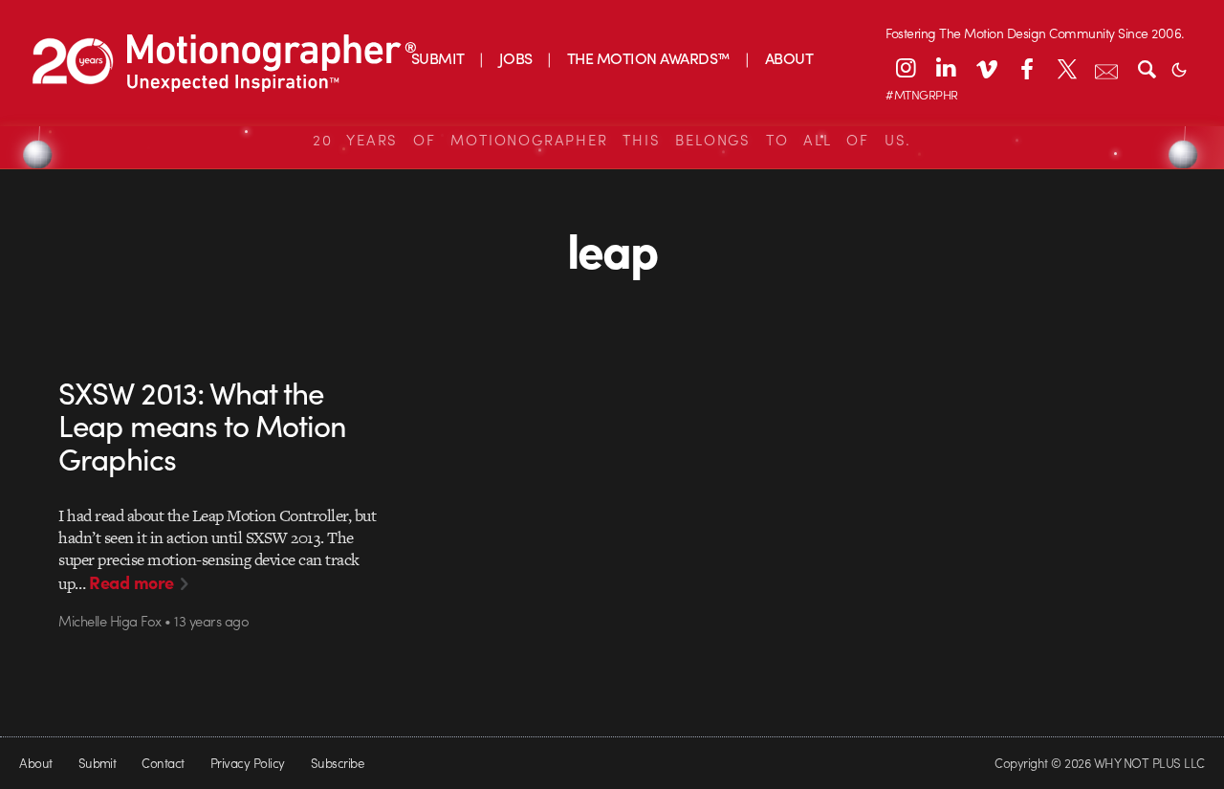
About (35, 762)
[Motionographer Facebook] (1026, 68)
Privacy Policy (247, 762)
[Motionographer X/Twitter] (1066, 68)
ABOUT (789, 58)
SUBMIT (438, 58)
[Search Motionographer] (1146, 68)
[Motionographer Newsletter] (1106, 68)
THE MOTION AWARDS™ (649, 58)
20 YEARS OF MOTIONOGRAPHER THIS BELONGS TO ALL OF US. (612, 139)
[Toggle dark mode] (1179, 68)
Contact (163, 762)
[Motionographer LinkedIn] (946, 68)
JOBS (516, 58)
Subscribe (337, 762)
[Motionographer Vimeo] (986, 68)
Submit (97, 762)
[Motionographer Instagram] (905, 68)
